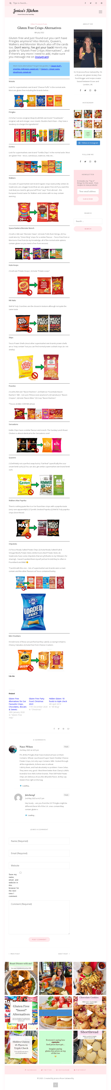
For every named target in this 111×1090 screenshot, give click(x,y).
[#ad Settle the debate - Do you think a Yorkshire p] (78, 114)
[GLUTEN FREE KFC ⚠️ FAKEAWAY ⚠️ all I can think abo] (98, 114)
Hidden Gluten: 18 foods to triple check (58, 700)
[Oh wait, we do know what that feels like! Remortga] (88, 134)
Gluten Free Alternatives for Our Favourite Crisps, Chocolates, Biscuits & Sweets (18, 704)
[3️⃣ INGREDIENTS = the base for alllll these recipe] (98, 134)
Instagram (41, 57)
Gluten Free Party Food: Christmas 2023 (36, 701)
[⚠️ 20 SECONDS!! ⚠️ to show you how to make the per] (98, 124)
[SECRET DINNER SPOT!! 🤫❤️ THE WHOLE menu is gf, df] (88, 114)
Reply (66, 746)
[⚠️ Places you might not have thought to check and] (78, 134)
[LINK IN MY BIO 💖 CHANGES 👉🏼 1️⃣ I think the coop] (78, 124)
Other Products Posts (39, 24)
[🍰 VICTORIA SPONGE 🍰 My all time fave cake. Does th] (88, 124)
